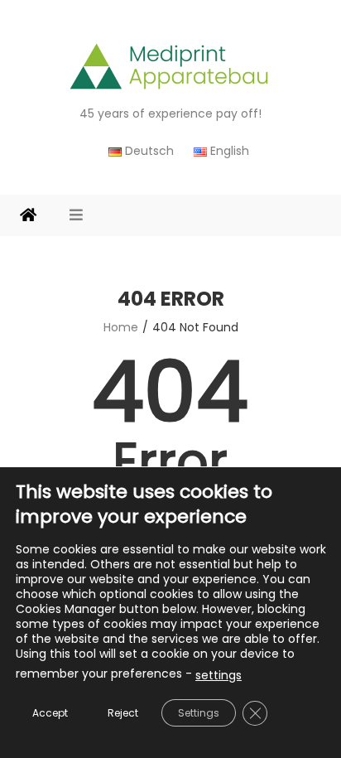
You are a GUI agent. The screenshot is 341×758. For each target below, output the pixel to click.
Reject (123, 713)
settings (218, 675)
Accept (50, 713)
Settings (198, 713)
